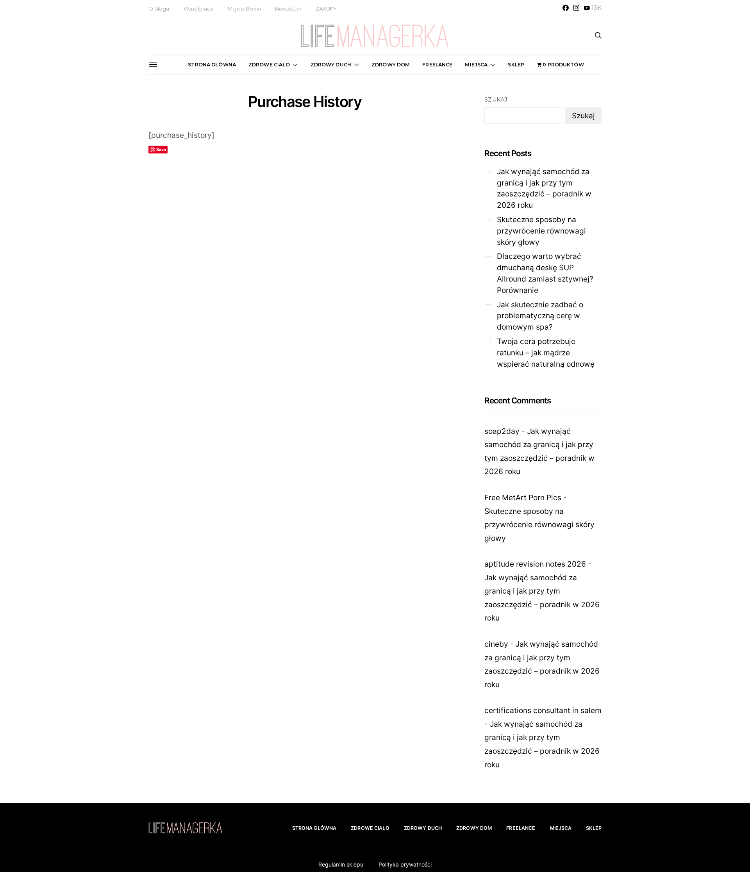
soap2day (502, 431)
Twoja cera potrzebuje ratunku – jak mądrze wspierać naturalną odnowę (546, 353)
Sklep (516, 65)
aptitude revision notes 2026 (535, 564)
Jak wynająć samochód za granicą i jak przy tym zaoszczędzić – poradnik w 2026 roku (544, 188)
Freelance (437, 65)
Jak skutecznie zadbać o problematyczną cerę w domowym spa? (540, 316)
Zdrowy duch (331, 65)
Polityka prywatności (405, 864)
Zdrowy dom (390, 65)
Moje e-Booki (244, 8)
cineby (496, 644)
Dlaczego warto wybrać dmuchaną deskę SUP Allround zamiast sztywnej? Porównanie (545, 272)
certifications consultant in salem (543, 710)
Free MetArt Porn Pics (522, 497)
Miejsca (476, 65)
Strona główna (212, 65)
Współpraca (198, 8)
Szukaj (495, 99)
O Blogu (158, 8)
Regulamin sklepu (340, 864)
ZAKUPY (326, 8)
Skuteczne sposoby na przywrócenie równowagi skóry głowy (541, 231)
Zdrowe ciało (269, 65)
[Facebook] (565, 8)
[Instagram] (576, 8)
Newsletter (288, 8)
